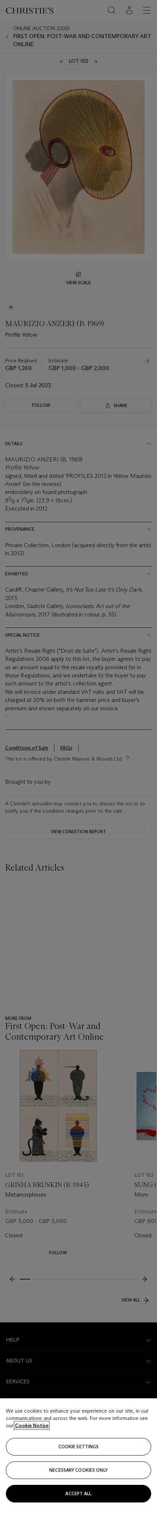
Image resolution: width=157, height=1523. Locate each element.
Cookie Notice (32, 1425)
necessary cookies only (78, 1470)
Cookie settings (78, 1446)
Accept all (78, 1493)
